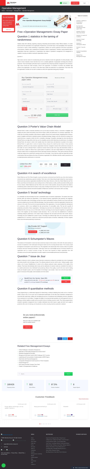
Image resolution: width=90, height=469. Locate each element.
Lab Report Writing (56, 443)
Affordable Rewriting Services (59, 448)
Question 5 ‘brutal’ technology (80, 40)
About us (33, 448)
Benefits (32, 452)
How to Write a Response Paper (52, 450)
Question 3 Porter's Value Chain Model (80, 32)
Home (32, 437)
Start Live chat (32, 231)
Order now (75, 3)
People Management (23, 362)
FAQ (32, 462)
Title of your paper (25, 84)
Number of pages (49, 106)
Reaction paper (40, 416)
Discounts (33, 446)
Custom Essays (65, 439)
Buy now (66, 277)
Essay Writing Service (60, 446)
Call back (6, 446)
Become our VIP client (60, 77)
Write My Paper (49, 445)
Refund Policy (21, 452)
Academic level (49, 91)
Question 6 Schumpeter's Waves (81, 44)
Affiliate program (34, 457)
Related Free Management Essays (81, 55)
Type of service (49, 84)
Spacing (23, 98)
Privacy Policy (14, 452)
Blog (32, 459)
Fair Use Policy (4, 454)
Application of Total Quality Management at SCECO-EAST (32, 351)
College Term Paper (57, 439)
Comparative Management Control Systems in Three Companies (34, 360)
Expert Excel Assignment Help (52, 437)
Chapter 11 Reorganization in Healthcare (28, 366)
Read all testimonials (83, 398)
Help (66, 281)
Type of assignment (26, 91)
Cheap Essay (62, 437)
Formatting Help (49, 448)
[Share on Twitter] (65, 338)
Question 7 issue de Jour (80, 48)
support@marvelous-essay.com (11, 444)
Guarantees (33, 450)
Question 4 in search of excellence (81, 36)
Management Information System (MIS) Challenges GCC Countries (34, 355)
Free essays (33, 460)
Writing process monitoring (36, 453)
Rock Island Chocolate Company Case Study (29, 364)
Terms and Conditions (5, 452)
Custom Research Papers (51, 441)
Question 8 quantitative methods (81, 52)
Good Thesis (48, 443)
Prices (32, 445)
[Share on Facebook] (60, 338)
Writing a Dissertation (50, 446)
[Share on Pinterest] (70, 338)
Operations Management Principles (27, 353)
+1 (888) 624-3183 (44, 232)
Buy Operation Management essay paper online (80, 27)
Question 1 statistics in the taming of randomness (81, 22)
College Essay (49, 439)
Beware (32, 455)
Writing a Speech (66, 445)
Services (33, 439)
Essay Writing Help (61, 441)
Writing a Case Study (57, 445)
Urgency (47, 98)
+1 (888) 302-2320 (44, 230)
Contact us (33, 464)
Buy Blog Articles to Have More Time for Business (56, 452)
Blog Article (69, 416)
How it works (33, 441)
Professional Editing (65, 443)
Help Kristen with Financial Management (28, 359)
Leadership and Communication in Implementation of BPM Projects (34, 357)
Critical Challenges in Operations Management (29, 349)
